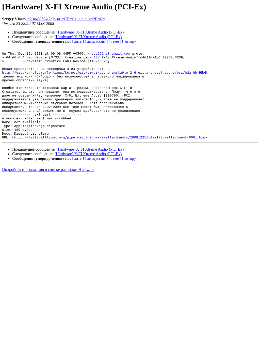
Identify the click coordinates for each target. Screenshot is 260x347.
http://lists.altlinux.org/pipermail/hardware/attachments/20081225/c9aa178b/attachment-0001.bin (109, 137)
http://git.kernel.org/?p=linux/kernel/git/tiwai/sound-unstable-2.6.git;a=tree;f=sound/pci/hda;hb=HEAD (104, 72)
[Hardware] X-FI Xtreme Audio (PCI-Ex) (90, 32)
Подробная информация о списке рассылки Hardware (48, 169)
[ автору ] (130, 41)
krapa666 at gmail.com (108, 53)
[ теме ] (115, 41)
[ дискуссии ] (96, 41)
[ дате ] (78, 41)
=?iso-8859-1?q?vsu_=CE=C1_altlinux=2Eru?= (66, 19)
